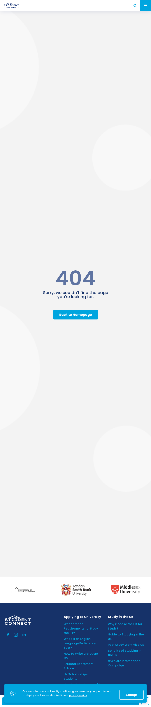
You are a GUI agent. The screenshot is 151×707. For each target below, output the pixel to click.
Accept (131, 694)
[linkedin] (24, 635)
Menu (145, 5)
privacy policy (78, 695)
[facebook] (8, 635)
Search (135, 5)
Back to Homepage (75, 314)
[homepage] (11, 5)
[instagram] (16, 635)
